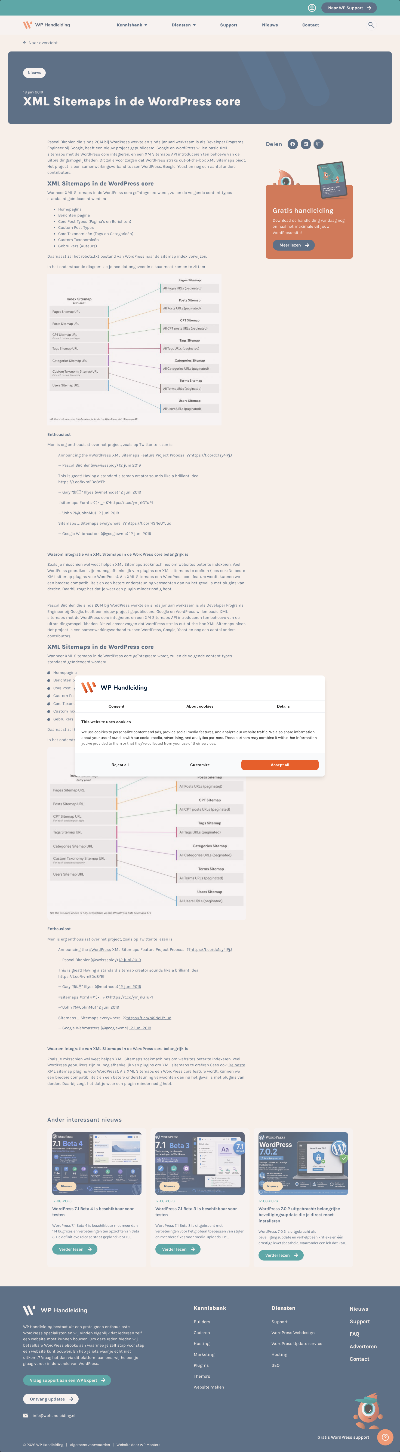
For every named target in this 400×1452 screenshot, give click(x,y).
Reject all (120, 765)
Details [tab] (283, 706)
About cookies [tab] (200, 706)
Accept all (280, 765)
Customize (200, 765)
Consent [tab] (116, 706)
